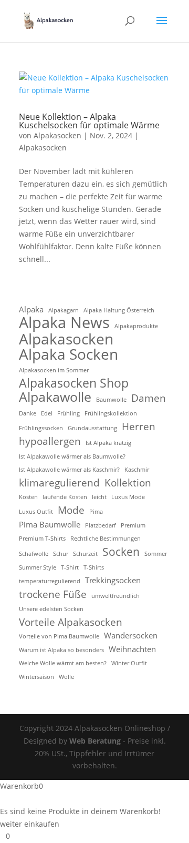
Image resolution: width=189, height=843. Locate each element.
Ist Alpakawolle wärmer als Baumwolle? (72, 456)
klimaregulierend (59, 482)
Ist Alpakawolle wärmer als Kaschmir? (69, 469)
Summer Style (37, 567)
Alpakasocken (57, 135)
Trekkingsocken (113, 580)
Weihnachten (132, 649)
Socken (121, 551)
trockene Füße (53, 594)
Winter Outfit (129, 663)
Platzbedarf (100, 525)
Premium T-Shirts (42, 538)
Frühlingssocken (41, 428)
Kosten (28, 497)
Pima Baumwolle (49, 524)
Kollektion (127, 482)
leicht (99, 497)
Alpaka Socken (68, 354)
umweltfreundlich (115, 596)
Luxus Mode (128, 497)
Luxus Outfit (36, 511)
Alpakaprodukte (136, 326)
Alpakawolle (55, 397)
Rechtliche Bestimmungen (105, 538)
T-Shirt (70, 567)
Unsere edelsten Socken (51, 609)
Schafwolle (33, 553)
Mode (71, 510)
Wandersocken (131, 635)
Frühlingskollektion (111, 413)
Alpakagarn (63, 310)
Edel (46, 413)
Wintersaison (36, 677)
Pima (96, 511)
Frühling (68, 413)
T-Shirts (93, 567)
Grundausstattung (92, 428)
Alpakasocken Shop (74, 383)
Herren (138, 426)
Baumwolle (111, 399)
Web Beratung (95, 741)
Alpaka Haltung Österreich (118, 310)
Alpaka (31, 309)
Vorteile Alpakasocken (70, 622)
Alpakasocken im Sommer (54, 370)
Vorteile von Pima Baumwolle (59, 636)
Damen (148, 398)
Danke (27, 413)
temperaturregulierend (49, 581)
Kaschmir (136, 469)
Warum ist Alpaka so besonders (61, 650)
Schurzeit (85, 553)
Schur (60, 553)
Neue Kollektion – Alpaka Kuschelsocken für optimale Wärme (89, 121)
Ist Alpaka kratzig (108, 442)
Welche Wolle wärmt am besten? (63, 663)
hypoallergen (50, 441)
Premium (133, 525)
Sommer (155, 553)
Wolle (66, 677)
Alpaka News (64, 323)
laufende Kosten (65, 497)
